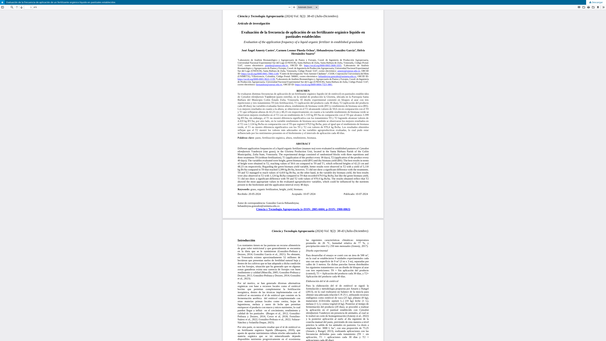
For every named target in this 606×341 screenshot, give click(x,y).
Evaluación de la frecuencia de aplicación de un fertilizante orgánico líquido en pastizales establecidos (60, 2)
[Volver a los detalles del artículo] (2, 2)
